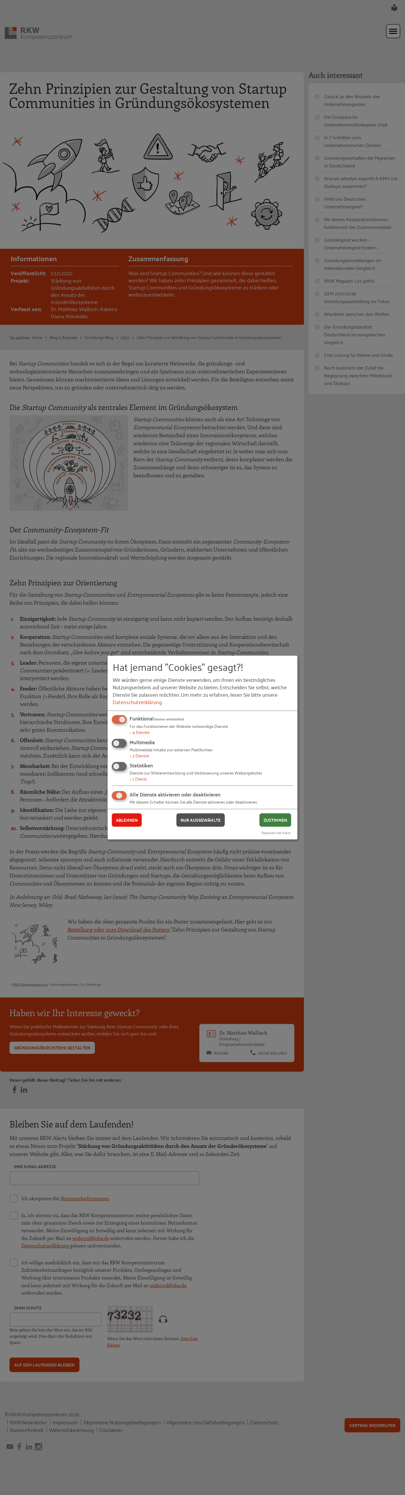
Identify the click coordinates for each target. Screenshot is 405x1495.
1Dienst (138, 778)
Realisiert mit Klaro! (276, 832)
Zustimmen (275, 820)
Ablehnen (127, 820)
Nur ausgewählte (201, 820)
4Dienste (139, 732)
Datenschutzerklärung (137, 702)
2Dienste (139, 755)
